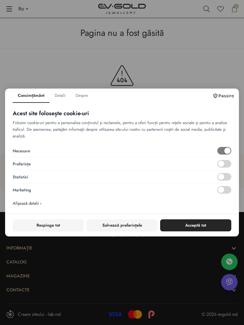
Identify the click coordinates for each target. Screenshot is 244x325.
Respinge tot (48, 225)
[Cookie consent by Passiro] (224, 96)
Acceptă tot (195, 225)
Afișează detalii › (27, 203)
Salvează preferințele (122, 225)
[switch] (224, 151)
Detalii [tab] (60, 95)
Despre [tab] (82, 95)
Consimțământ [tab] (31, 95)
